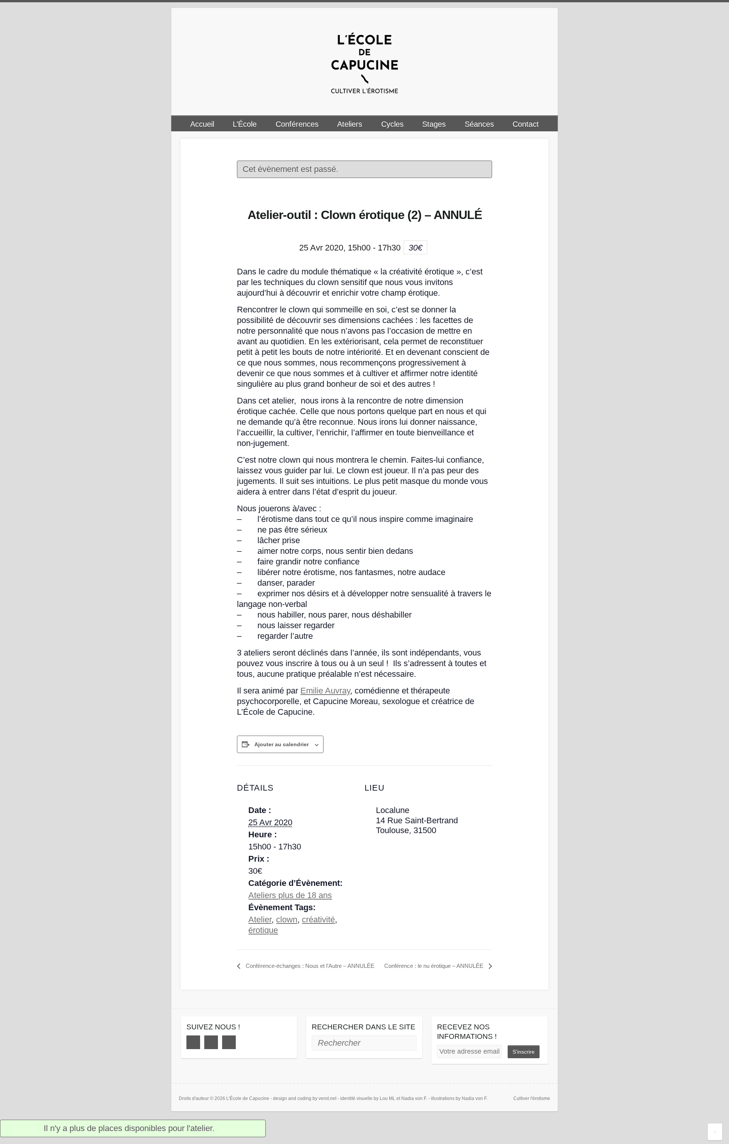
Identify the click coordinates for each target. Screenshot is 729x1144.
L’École (245, 124)
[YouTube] (229, 1042)
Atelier (259, 919)
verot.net (327, 1098)
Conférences (297, 124)
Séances (479, 124)
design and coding (292, 1098)
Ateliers (349, 124)
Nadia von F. (414, 1098)
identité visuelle (356, 1098)
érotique (263, 930)
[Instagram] (211, 1042)
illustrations (442, 1098)
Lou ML (387, 1098)
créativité (318, 919)
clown (286, 919)
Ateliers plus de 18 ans (290, 895)
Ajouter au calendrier (281, 744)
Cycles (392, 124)
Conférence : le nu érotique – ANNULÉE (434, 966)
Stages (434, 124)
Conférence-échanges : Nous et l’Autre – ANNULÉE (309, 966)
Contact (526, 124)
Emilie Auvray (325, 690)
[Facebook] (193, 1042)
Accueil (202, 124)
